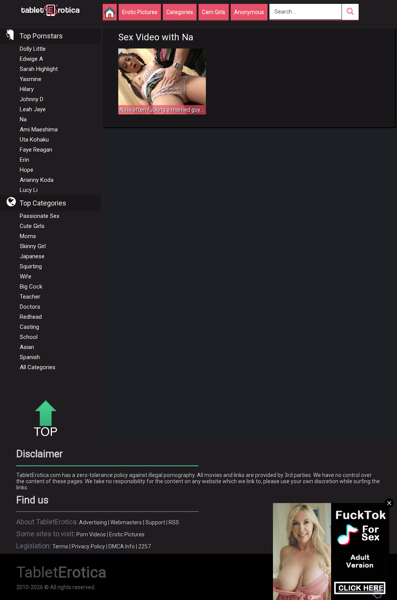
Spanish (30, 357)
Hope (26, 169)
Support (155, 522)
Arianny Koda (37, 179)
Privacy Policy (88, 546)
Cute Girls (32, 226)
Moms (28, 236)
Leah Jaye (33, 109)
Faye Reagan (36, 149)
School (29, 337)
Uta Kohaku (34, 139)
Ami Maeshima (39, 129)
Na (23, 119)
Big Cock (31, 286)
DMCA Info (122, 546)
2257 (144, 546)
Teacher (30, 296)
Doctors (30, 306)
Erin (24, 159)
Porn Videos (91, 534)
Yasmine (30, 79)
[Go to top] (48, 419)
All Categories (37, 367)
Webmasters (126, 522)
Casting (29, 326)
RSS (174, 522)
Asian (27, 347)
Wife (25, 276)
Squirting (31, 266)
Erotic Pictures (127, 534)
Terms (60, 546)
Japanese (32, 256)
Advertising (93, 522)
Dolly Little (33, 48)
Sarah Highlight (39, 69)
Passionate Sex (39, 216)
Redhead (31, 316)
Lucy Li (29, 190)
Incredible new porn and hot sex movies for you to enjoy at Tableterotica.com (50, 9)
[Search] (350, 12)
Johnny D (31, 99)
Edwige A (31, 58)
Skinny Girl (33, 246)
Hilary (27, 89)
